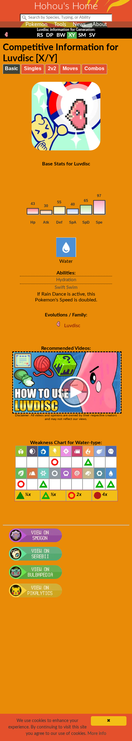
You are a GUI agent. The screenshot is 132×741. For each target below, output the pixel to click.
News (79, 24)
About (99, 24)
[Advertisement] (66, 672)
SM (82, 35)
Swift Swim (66, 287)
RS (40, 35)
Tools (60, 24)
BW (60, 35)
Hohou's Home (66, 6)
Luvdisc (72, 325)
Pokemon (36, 24)
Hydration (66, 280)
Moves (70, 68)
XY (71, 35)
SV (92, 35)
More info (96, 734)
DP (49, 35)
